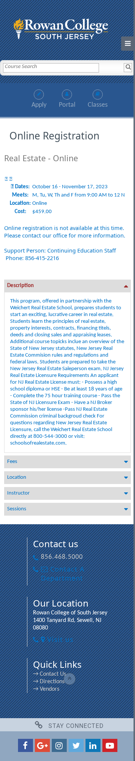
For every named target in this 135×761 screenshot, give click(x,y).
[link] (67, 27)
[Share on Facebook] (11, 180)
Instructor (18, 493)
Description (20, 286)
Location (16, 477)
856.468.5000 (62, 557)
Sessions (16, 509)
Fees (12, 461)
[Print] (6, 180)
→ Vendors (46, 689)
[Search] (128, 67)
